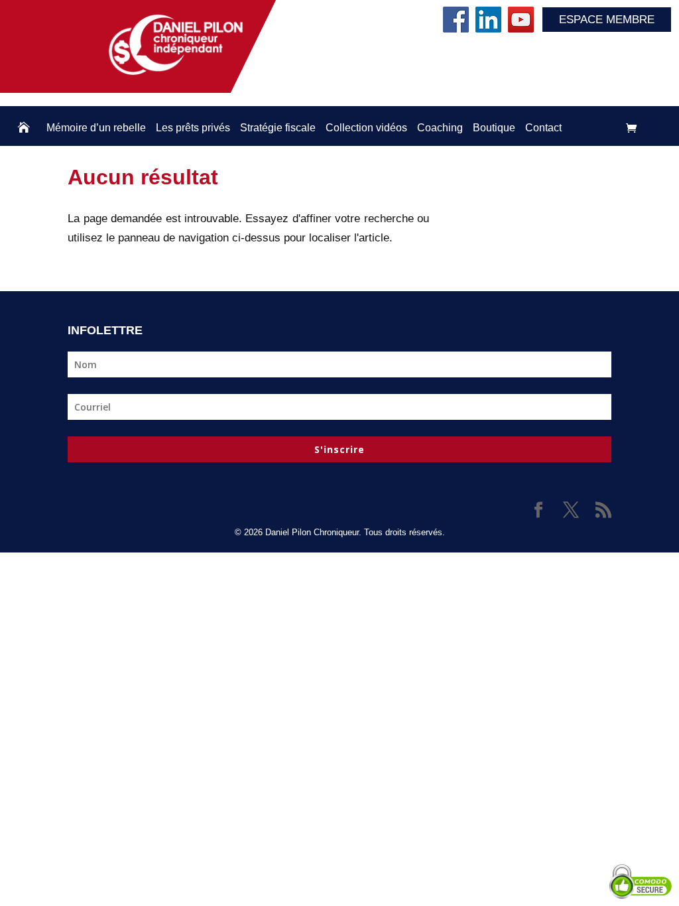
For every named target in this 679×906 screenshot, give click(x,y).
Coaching (440, 127)
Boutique (494, 127)
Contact (543, 127)
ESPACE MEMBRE (606, 19)
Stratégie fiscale (278, 127)
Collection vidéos (366, 127)
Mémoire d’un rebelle (96, 127)
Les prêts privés (193, 127)
